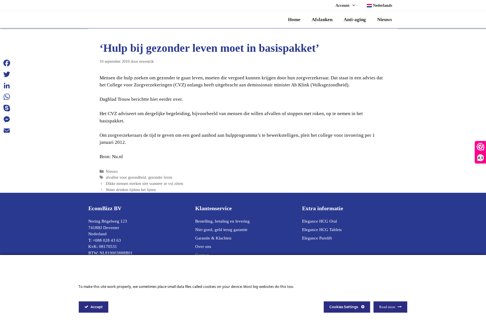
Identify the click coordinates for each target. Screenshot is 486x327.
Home (294, 19)
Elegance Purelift (317, 238)
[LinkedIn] (6, 85)
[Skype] (6, 108)
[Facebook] (6, 63)
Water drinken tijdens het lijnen (131, 189)
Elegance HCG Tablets (322, 229)
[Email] (6, 130)
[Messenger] (6, 119)
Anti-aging (355, 19)
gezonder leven (160, 177)
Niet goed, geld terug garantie (221, 229)
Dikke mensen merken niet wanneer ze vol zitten (144, 183)
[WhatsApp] (6, 96)
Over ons (203, 246)
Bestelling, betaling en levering (222, 221)
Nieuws (384, 19)
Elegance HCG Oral (319, 221)
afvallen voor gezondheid (126, 177)
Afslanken (322, 19)
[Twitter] (6, 74)
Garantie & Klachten (213, 238)
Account (343, 5)
